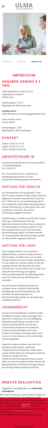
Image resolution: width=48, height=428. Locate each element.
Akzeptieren (10, 422)
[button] (3, 6)
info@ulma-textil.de (17, 149)
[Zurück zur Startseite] (24, 6)
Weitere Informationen (24, 426)
